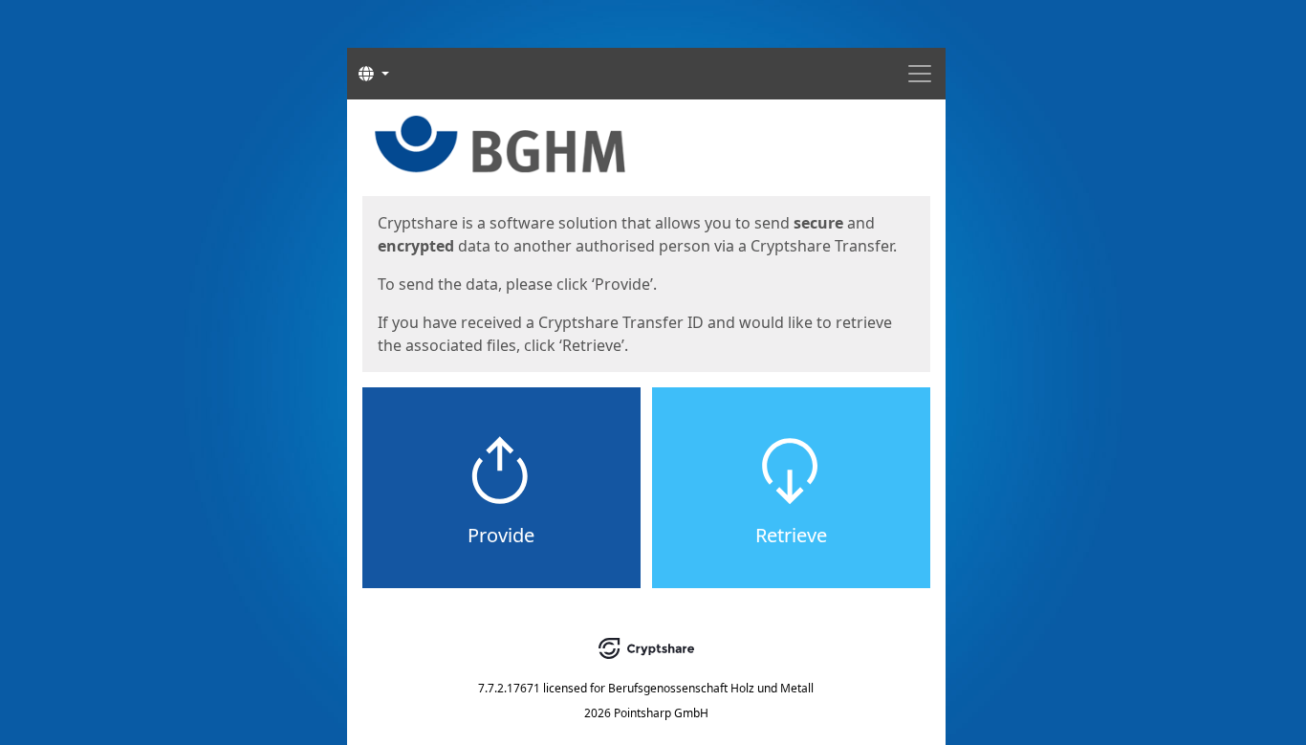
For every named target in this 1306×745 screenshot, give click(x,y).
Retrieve (791, 535)
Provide (501, 535)
